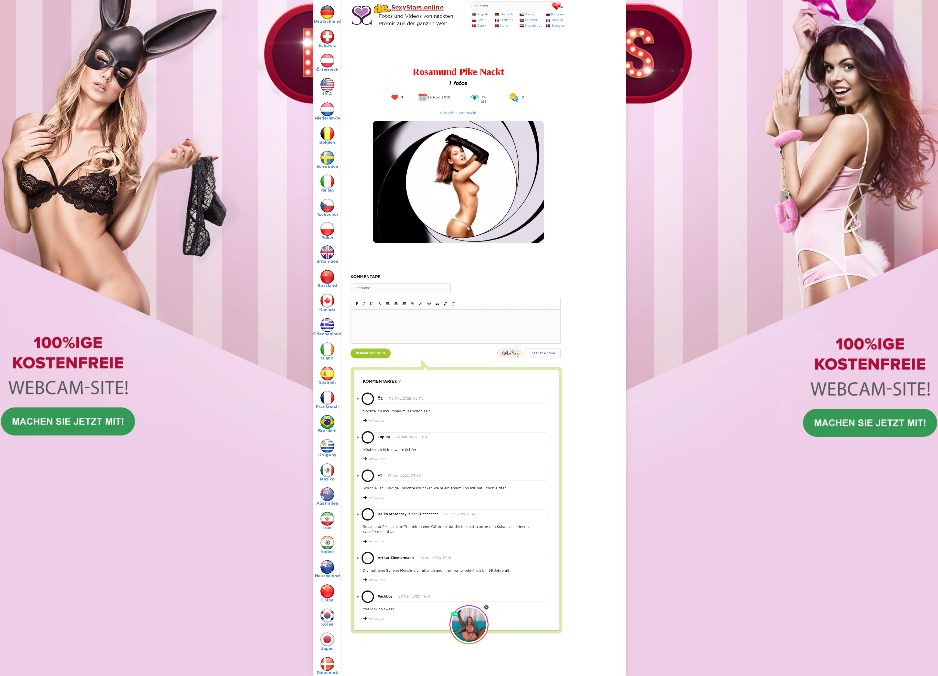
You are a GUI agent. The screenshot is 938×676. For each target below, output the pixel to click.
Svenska (558, 25)
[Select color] (420, 304)
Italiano (557, 20)
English (482, 14)
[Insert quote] (437, 304)
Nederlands (533, 25)
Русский (557, 14)
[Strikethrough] (379, 304)
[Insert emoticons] (412, 304)
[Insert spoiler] (453, 304)
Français (506, 20)
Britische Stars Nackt (458, 113)
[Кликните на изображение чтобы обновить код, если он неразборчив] (510, 353)
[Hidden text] (429, 304)
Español (531, 20)
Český (529, 14)
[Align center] (396, 304)
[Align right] (404, 304)
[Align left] (388, 304)
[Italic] (364, 304)
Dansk (481, 25)
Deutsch (507, 14)
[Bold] (357, 304)
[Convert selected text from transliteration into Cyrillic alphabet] (445, 304)
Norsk (504, 25)
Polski (481, 20)
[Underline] (371, 304)
